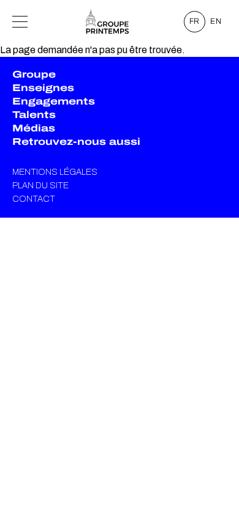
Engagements (53, 101)
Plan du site (40, 185)
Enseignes (43, 88)
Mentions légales (54, 172)
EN (216, 21)
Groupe (34, 74)
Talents (34, 114)
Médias (33, 128)
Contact (33, 199)
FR (194, 21)
